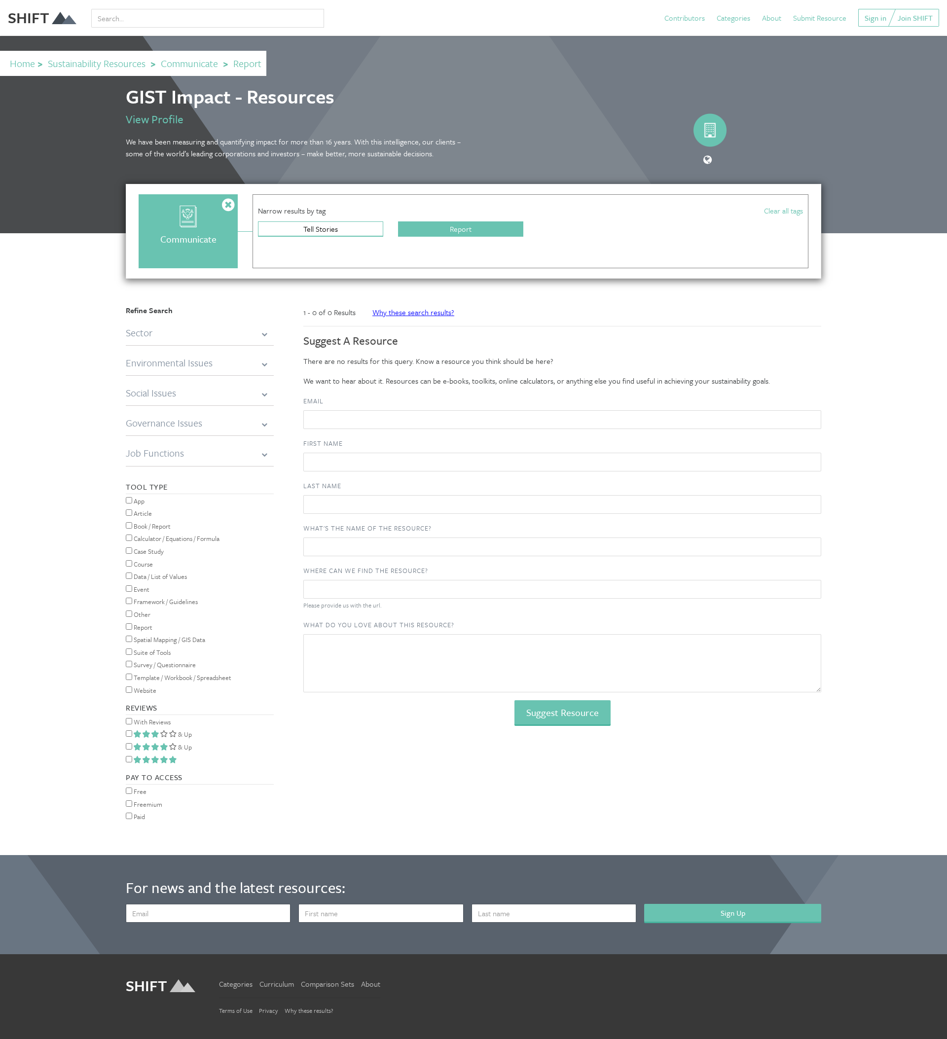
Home (22, 63)
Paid (138, 817)
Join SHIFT (915, 17)
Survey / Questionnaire (164, 665)
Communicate (189, 63)
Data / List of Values (159, 576)
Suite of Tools (151, 652)
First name (323, 443)
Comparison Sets (327, 983)
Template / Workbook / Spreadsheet (181, 677)
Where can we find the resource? (365, 570)
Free (139, 791)
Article (142, 513)
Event (140, 589)
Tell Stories (320, 228)
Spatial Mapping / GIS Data (168, 640)
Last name (322, 486)
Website (144, 690)
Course (142, 564)
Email (313, 401)
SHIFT (28, 17)
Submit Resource (819, 17)
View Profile (154, 119)
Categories (733, 17)
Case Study (148, 551)
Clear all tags (783, 210)
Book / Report (151, 526)
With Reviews (151, 722)
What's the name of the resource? (367, 528)
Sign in (875, 17)
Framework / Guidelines (165, 602)
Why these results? (309, 1010)
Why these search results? (413, 312)
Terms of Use (236, 1010)
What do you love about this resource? (378, 625)
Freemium (147, 804)
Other (141, 614)
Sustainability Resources (97, 63)
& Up (184, 734)
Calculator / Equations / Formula (175, 538)
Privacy (268, 1010)
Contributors (684, 17)
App (138, 501)
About (771, 17)
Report (461, 228)
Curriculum (276, 983)
